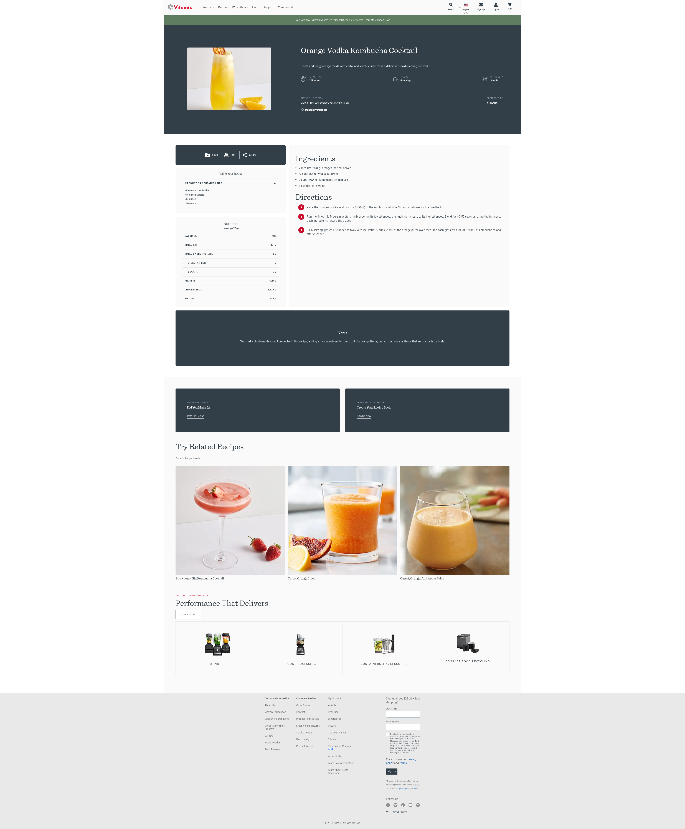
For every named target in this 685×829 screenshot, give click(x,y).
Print (233, 155)
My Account (334, 698)
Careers (269, 735)
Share (252, 155)
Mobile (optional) (392, 721)
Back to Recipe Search (188, 458)
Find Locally (302, 739)
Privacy (332, 725)
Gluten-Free (307, 102)
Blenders (217, 664)
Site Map (332, 739)
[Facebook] (388, 805)
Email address (391, 709)
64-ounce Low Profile (197, 190)
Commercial (285, 7)
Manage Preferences (316, 109)
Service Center (304, 732)
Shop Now (384, 20)
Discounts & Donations (277, 718)
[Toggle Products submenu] (200, 7)
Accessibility (334, 756)
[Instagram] (418, 805)
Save (215, 155)
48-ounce (190, 199)
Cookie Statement (337, 732)
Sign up (392, 771)
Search (451, 9)
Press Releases (272, 749)
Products (208, 7)
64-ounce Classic (194, 194)
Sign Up (481, 9)
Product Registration (307, 718)
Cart (510, 8)
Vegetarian (343, 102)
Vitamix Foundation (275, 712)
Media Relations (273, 742)
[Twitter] (395, 805)
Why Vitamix (240, 7)
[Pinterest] (403, 805)
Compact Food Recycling (467, 661)
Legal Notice (334, 718)
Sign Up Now (364, 416)
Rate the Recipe (195, 416)
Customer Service (306, 698)
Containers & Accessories (384, 664)
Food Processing (300, 664)
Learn (255, 7)
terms (403, 763)
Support (268, 7)
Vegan (332, 102)
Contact (300, 712)
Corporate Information (277, 698)
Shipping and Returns (308, 725)
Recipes (223, 7)
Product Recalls (304, 746)
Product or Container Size (203, 183)
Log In (496, 9)
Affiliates (332, 705)
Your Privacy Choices (339, 746)
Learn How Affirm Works (341, 763)
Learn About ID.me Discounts (338, 771)
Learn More (370, 20)
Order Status (303, 705)
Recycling (333, 712)
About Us (270, 705)
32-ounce (190, 203)
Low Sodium (321, 102)
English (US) (466, 11)
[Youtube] (410, 805)
